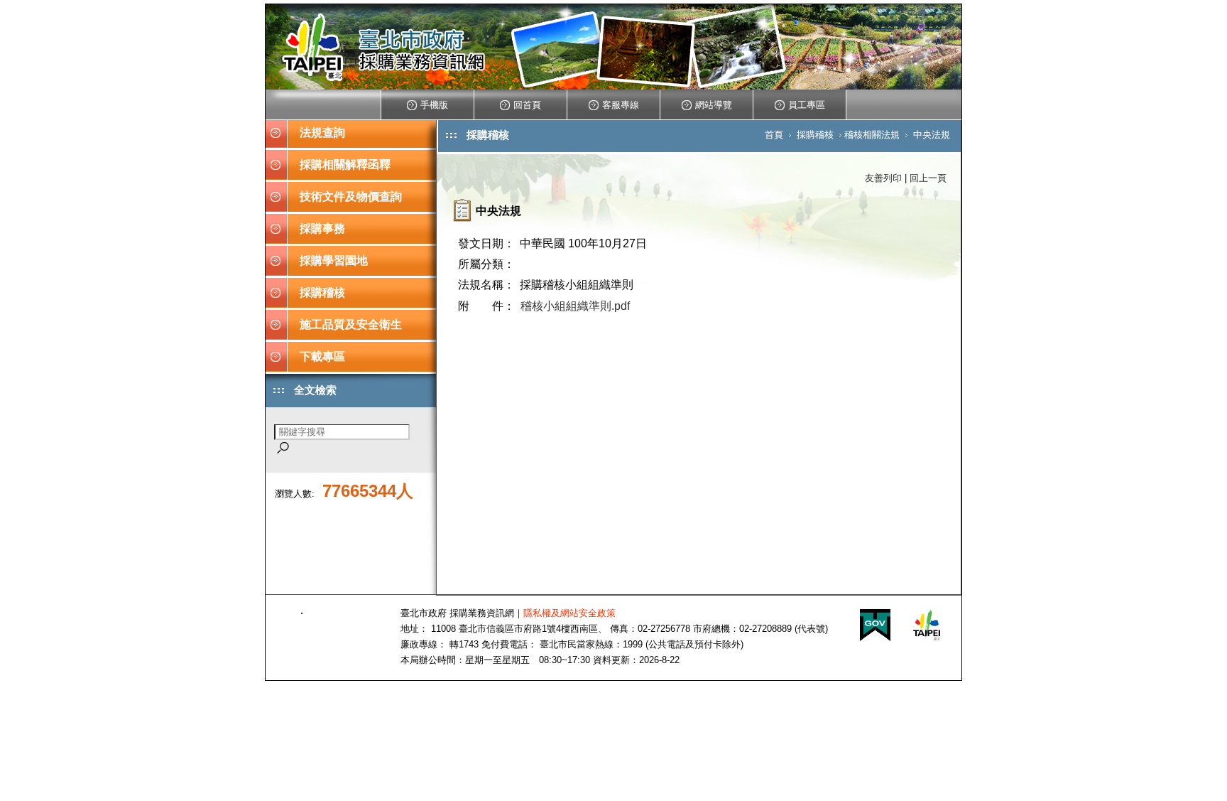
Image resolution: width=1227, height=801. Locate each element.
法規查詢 (322, 133)
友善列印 (883, 178)
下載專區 (322, 356)
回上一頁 (928, 178)
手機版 (434, 105)
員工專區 (806, 105)
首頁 (774, 134)
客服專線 (620, 105)
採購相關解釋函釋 (345, 164)
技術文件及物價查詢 (351, 196)
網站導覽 (713, 105)
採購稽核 (322, 292)
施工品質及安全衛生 (351, 324)
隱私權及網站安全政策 (569, 613)
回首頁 (527, 105)
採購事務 (322, 228)
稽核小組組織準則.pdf (575, 306)
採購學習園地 (334, 260)
